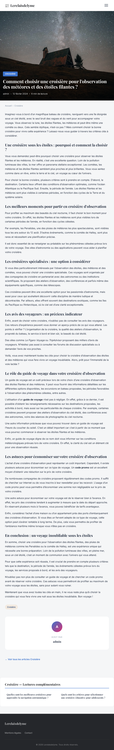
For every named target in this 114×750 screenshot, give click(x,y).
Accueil (8, 106)
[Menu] (106, 5)
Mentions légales (13, 733)
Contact (28, 733)
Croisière (10, 74)
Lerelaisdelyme (20, 5)
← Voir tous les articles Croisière (22, 659)
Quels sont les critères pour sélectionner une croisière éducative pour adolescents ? (83, 696)
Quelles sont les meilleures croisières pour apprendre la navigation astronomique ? (29, 696)
